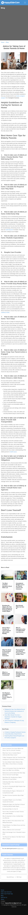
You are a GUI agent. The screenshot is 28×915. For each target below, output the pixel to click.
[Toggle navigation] (25, 2)
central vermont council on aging (11, 869)
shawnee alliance (19, 866)
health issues (13, 451)
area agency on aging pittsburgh (12, 858)
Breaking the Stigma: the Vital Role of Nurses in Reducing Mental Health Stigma (7, 608)
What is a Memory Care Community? (6, 674)
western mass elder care (13, 862)
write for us (20, 848)
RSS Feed (19, 877)
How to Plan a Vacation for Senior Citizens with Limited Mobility (6, 630)
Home (2, 42)
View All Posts (10, 877)
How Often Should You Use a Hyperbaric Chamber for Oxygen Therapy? (13, 716)
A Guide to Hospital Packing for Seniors (15, 732)
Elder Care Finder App (7, 893)
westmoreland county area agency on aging (13, 867)
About (2, 899)
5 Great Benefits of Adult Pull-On (13, 734)
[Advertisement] (14, 24)
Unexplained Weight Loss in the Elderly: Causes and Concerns (20, 586)
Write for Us (4, 897)
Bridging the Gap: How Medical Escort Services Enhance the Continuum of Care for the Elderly (15, 711)
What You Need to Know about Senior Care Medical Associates (6, 652)
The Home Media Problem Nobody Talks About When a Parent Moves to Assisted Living (13, 763)
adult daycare (9, 229)
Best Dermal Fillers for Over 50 (20, 607)
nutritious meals (5, 312)
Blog (7, 42)
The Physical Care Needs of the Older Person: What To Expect (7, 695)
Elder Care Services (6, 892)
